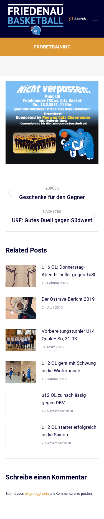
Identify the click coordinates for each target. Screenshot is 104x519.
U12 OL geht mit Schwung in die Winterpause (69, 366)
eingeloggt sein (37, 493)
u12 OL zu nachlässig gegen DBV (64, 398)
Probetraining (52, 47)
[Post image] (21, 276)
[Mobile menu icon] (94, 19)
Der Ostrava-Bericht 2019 (68, 299)
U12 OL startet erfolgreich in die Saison (69, 430)
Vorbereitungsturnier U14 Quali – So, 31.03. (68, 334)
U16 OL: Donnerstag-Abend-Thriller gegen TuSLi (70, 270)
